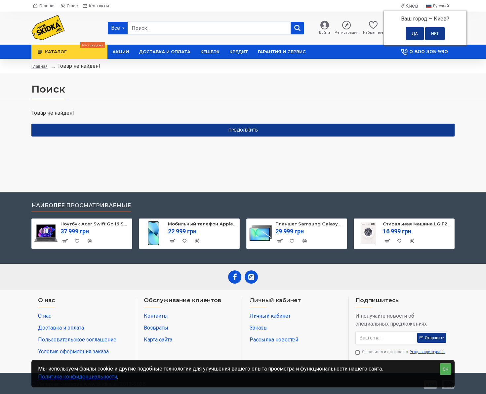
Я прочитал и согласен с (403, 352)
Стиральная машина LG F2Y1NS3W (417, 223)
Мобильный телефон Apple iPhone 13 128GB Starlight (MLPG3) (202, 223)
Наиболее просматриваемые (81, 205)
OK (445, 369)
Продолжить (243, 130)
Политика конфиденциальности (77, 377)
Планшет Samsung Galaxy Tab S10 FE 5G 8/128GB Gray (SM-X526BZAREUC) (309, 223)
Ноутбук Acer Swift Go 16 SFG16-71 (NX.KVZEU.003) (95, 223)
